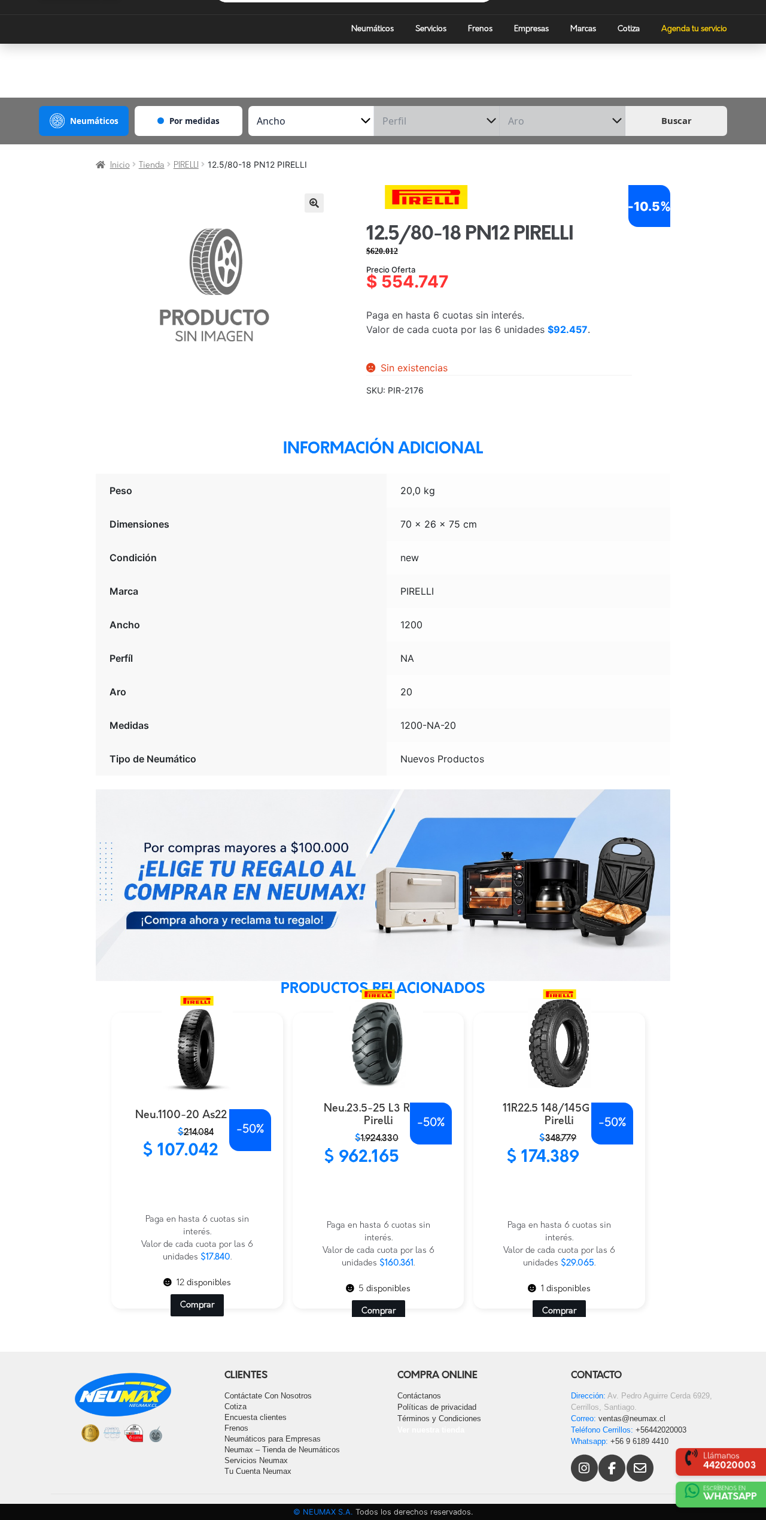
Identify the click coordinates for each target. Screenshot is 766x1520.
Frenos (480, 29)
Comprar (197, 1305)
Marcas (583, 29)
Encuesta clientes (255, 1417)
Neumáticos (372, 29)
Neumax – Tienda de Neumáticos (282, 1449)
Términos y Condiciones (439, 1418)
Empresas (531, 29)
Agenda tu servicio (694, 29)
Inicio (120, 165)
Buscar (676, 120)
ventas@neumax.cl (631, 1418)
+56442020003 (661, 1429)
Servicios (430, 29)
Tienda (152, 165)
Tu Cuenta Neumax (257, 1471)
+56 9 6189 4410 (639, 1441)
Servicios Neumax (256, 1460)
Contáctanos (419, 1395)
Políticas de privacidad (436, 1407)
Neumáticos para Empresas (272, 1438)
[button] (314, 203)
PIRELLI (186, 165)
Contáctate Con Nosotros (268, 1395)
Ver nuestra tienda (430, 1429)
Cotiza (629, 29)
